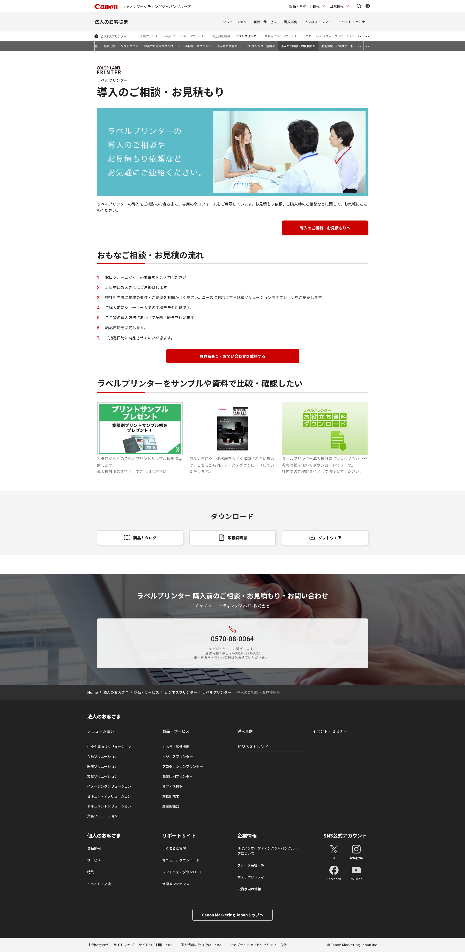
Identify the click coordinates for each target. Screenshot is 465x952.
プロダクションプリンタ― (182, 766)
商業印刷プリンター (177, 776)
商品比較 (109, 46)
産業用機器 (170, 806)
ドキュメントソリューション (109, 806)
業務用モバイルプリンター (282, 36)
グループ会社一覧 (250, 865)
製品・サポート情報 (304, 6)
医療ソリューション (102, 766)
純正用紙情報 (221, 36)
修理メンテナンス (175, 883)
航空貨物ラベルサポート (337, 46)
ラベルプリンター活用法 (259, 46)
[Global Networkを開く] (368, 6)
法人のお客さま (111, 21)
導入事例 (290, 21)
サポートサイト (179, 835)
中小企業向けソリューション (109, 746)
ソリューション (235, 21)
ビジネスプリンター (113, 36)
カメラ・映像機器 (175, 746)
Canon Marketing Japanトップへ (232, 915)
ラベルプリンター (247, 36)
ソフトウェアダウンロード (182, 871)
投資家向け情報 (249, 888)
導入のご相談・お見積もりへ (325, 228)
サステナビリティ (250, 877)
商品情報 (94, 848)
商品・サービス (265, 21)
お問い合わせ (98, 944)
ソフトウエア (129, 46)
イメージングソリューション (109, 786)
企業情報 (337, 6)
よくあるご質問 (174, 848)
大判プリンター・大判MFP (157, 36)
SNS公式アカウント (345, 835)
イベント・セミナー (353, 21)
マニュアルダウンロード (181, 860)
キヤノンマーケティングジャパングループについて (267, 851)
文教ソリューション (102, 776)
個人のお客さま (104, 835)
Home (92, 692)
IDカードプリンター (194, 36)
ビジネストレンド (317, 21)
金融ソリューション (102, 756)
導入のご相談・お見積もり (298, 46)
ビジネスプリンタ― (177, 756)
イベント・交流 (99, 883)
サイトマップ (123, 944)
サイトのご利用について (157, 944)
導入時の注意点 (227, 46)
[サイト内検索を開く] (359, 6)
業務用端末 (170, 796)
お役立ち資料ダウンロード (161, 46)
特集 (90, 871)
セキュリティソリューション (109, 796)
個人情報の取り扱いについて (203, 944)
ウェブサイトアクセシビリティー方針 (258, 944)
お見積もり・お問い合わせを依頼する (232, 356)
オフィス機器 (172, 786)
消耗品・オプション (198, 46)
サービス (94, 860)
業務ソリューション (102, 816)
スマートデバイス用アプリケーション (330, 36)
